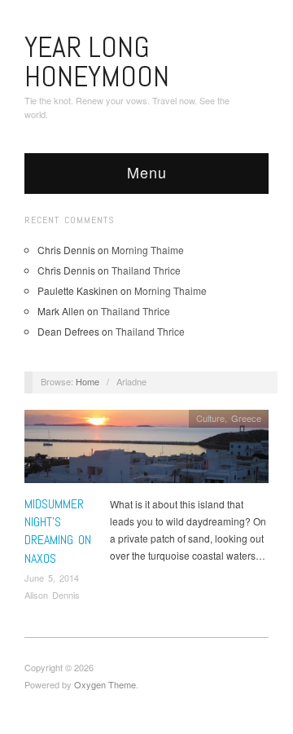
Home (87, 381)
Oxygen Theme (105, 684)
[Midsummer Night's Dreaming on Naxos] (146, 451)
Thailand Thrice (146, 270)
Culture (210, 417)
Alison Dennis (52, 594)
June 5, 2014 (51, 577)
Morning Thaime (148, 250)
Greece (246, 417)
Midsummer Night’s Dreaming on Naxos (57, 531)
